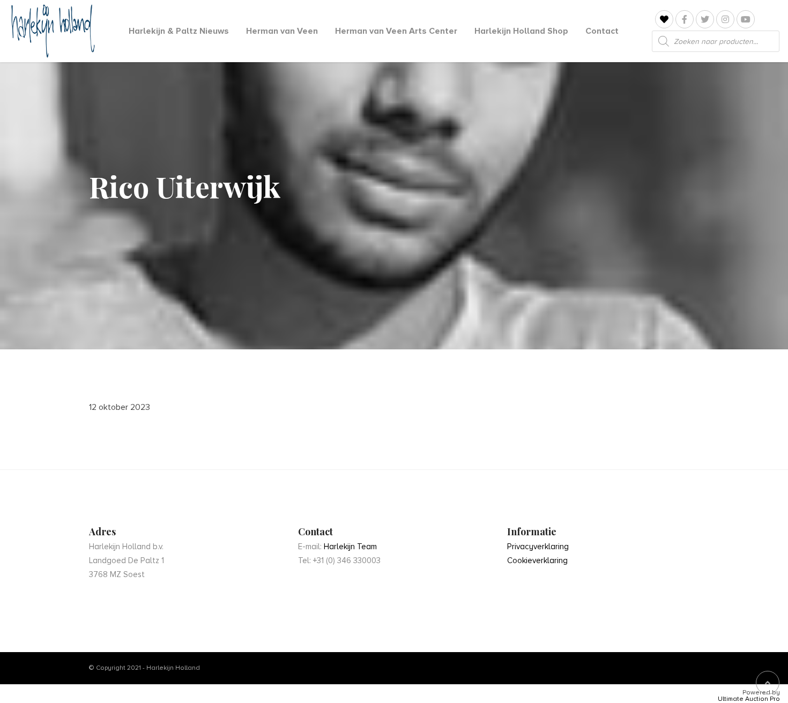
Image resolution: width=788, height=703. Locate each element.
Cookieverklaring (537, 560)
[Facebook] (684, 19)
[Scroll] (767, 682)
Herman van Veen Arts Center (396, 31)
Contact (602, 31)
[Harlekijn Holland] (52, 31)
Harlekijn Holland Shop (521, 31)
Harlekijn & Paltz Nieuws (179, 31)
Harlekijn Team (350, 546)
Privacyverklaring (538, 546)
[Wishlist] (664, 19)
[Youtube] (746, 19)
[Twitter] (705, 19)
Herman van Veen (282, 31)
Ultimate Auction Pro (749, 699)
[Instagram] (725, 19)
